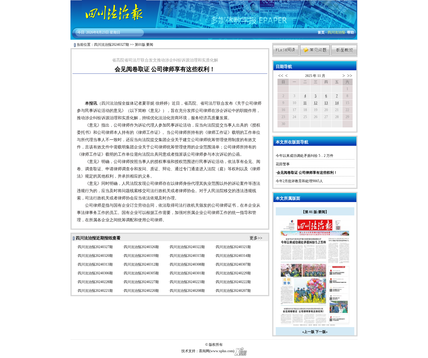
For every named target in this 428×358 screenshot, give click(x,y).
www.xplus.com (222, 351)
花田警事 (283, 164)
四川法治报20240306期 (95, 273)
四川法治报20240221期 (95, 291)
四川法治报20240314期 (233, 256)
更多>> (256, 238)
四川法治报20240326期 (141, 247)
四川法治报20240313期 (95, 264)
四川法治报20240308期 (187, 264)
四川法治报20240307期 (233, 264)
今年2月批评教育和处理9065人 (299, 181)
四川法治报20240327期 (111, 45)
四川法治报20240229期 (233, 273)
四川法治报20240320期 (95, 256)
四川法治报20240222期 (233, 282)
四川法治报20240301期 (187, 273)
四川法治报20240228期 (95, 282)
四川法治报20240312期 (141, 264)
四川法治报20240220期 (141, 291)
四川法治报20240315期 (187, 256)
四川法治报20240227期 (141, 282)
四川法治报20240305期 (141, 273)
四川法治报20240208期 (187, 291)
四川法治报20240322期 (187, 247)
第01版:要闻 (144, 45)
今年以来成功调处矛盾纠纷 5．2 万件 (304, 156)
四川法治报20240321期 (233, 247)
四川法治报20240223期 (187, 282)
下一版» (321, 332)
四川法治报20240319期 (141, 256)
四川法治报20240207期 (233, 291)
